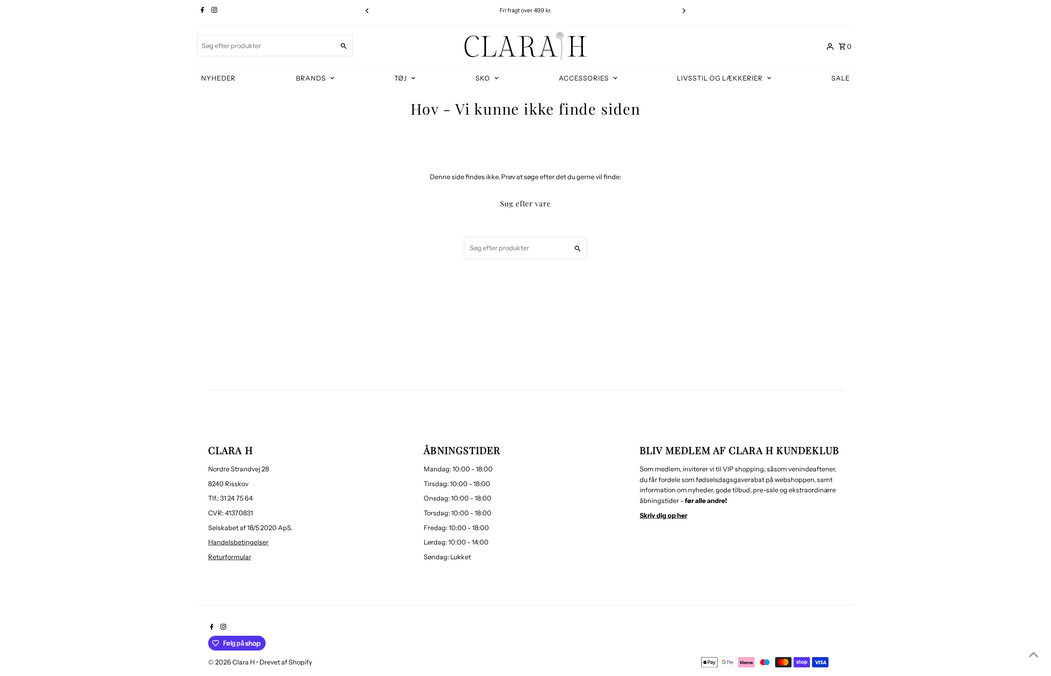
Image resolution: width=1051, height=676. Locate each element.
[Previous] (367, 11)
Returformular (229, 557)
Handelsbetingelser (238, 542)
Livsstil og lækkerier (720, 78)
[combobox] (265, 45)
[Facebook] (201, 10)
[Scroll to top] (1033, 654)
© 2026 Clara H (232, 662)
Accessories (584, 78)
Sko (482, 78)
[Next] (683, 11)
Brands (311, 78)
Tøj (400, 78)
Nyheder (218, 78)
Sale (840, 78)
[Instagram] (213, 10)
